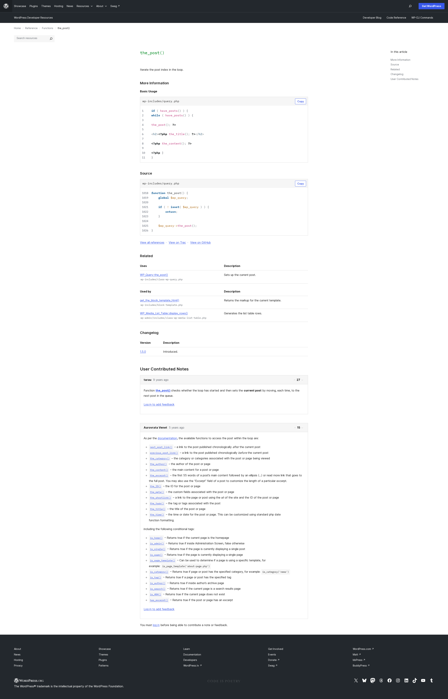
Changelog (397, 74)
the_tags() (157, 503)
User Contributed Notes (404, 78)
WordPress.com (363, 648)
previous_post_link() (164, 452)
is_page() (156, 554)
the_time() (157, 514)
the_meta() (157, 492)
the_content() (159, 469)
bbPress (359, 659)
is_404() (155, 594)
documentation (167, 438)
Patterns (103, 665)
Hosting (18, 659)
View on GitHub (200, 242)
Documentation (192, 654)
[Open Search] (410, 6)
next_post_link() (161, 447)
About (17, 648)
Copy (300, 101)
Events (272, 654)
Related (395, 69)
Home (17, 28)
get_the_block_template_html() (159, 300)
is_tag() (155, 577)
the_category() (160, 458)
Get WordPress (431, 6)
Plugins (103, 659)
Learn (186, 648)
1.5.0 (143, 351)
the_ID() (155, 486)
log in (156, 625)
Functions (47, 28)
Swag (273, 665)
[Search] (51, 38)
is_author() (157, 583)
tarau (147, 380)
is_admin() (157, 543)
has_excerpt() (159, 600)
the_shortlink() (160, 497)
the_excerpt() (159, 475)
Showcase (105, 648)
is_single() (157, 549)
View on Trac (177, 242)
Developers (190, 659)
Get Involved (275, 648)
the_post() (163, 390)
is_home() (156, 537)
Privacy (18, 665)
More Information (400, 59)
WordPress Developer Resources (33, 17)
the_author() (158, 464)
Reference (31, 28)
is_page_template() (162, 560)
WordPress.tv (192, 665)
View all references (152, 242)
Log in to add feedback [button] (159, 404)
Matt (357, 654)
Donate (274, 659)
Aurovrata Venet (155, 427)
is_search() (157, 588)
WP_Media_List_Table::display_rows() (164, 313)
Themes (103, 654)
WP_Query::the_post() (154, 275)
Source (395, 64)
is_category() (159, 571)
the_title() (157, 509)
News (17, 654)
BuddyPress (361, 665)
